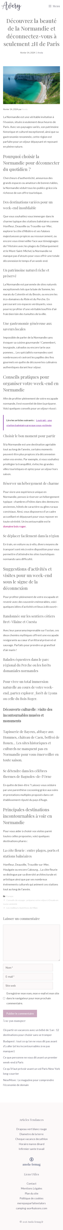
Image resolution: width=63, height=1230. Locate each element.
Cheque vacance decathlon (31, 1139)
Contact (31, 1183)
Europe (9, 896)
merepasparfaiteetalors (31, 1203)
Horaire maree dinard (31, 1144)
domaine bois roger (14, 526)
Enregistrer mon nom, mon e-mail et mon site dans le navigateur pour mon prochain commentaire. (32, 998)
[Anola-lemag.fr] (11, 6)
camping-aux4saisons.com (31, 1208)
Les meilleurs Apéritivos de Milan (22, 907)
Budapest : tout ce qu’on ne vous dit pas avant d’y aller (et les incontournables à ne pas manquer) (30, 1046)
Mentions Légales (31, 1188)
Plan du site (31, 1193)
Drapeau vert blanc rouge (31, 1129)
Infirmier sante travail (31, 1148)
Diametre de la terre (31, 1134)
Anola (40, 52)
